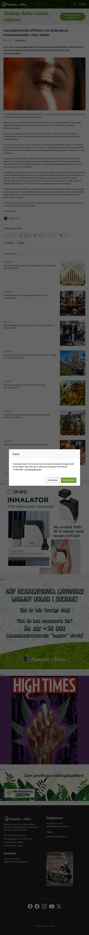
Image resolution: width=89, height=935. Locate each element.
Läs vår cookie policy (33, 469)
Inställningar (53, 480)
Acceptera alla (68, 480)
